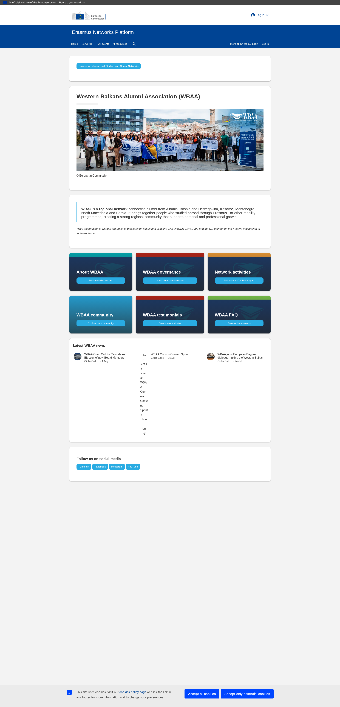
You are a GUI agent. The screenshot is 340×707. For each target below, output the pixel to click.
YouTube (133, 466)
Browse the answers (239, 323)
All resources (120, 43)
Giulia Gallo (90, 361)
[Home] (89, 15)
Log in (265, 43)
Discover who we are (100, 280)
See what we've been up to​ (239, 280)
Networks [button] (87, 43)
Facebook (100, 466)
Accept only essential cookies (247, 694)
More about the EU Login (244, 43)
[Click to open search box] (134, 43)
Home (74, 43)
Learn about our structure (170, 280)
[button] (260, 15)
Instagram (117, 466)
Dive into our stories (170, 323)
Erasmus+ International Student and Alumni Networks (108, 66)
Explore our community (101, 323)
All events (103, 43)
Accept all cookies (202, 694)
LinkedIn (84, 466)
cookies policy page (132, 692)
